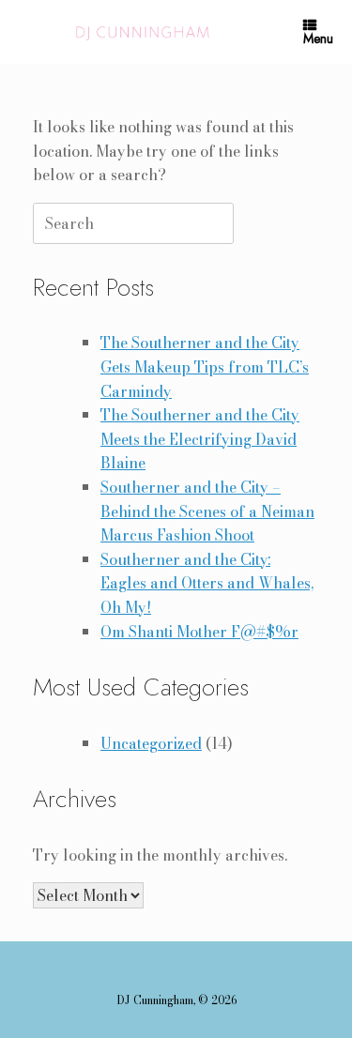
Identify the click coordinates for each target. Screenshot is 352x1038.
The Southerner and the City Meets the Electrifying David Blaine (199, 439)
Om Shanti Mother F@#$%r (199, 631)
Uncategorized (151, 743)
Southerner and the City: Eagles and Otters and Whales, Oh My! (207, 583)
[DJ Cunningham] (144, 32)
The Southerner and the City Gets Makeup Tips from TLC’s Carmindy (204, 366)
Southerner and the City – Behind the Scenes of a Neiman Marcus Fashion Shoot (207, 511)
